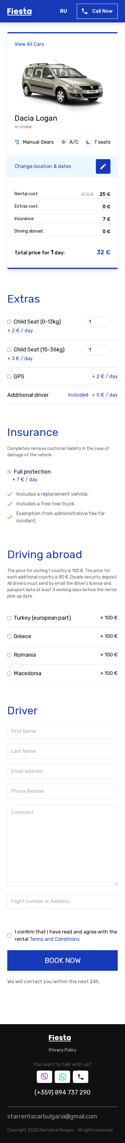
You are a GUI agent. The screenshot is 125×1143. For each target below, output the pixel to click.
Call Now (102, 11)
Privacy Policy (62, 1050)
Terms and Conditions (54, 939)
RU (63, 11)
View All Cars (29, 44)
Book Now (63, 960)
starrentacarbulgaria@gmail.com (52, 1116)
